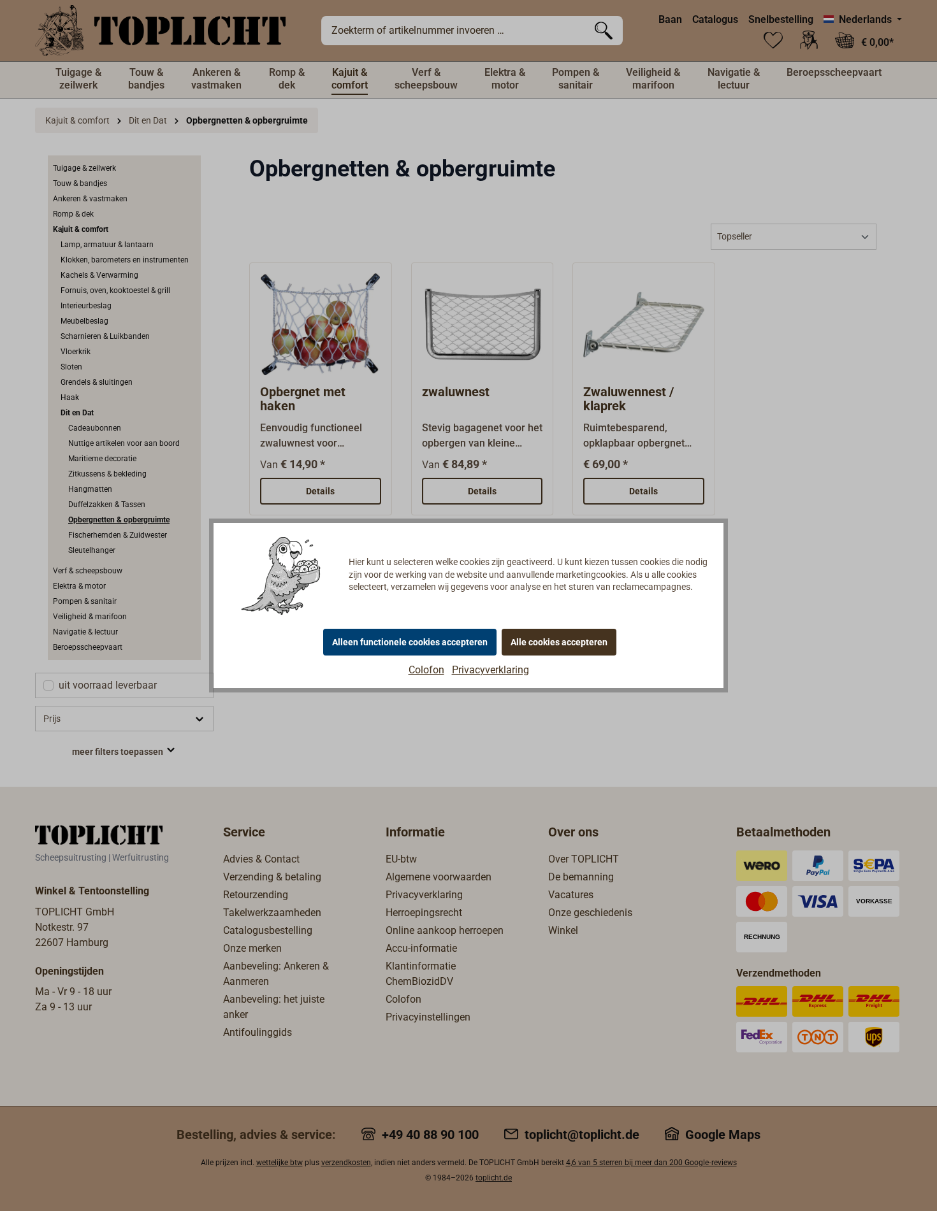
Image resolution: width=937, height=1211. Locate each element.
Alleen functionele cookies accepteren (410, 642)
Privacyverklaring (490, 670)
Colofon (426, 670)
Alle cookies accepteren (559, 642)
